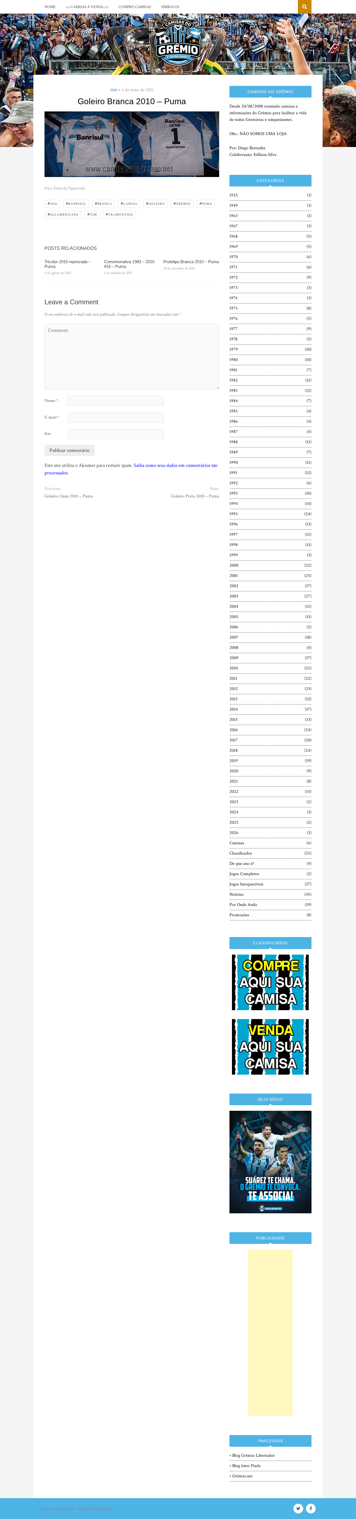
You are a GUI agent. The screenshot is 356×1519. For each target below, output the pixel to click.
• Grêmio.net (241, 1476)
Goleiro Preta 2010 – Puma (195, 496)
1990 (233, 462)
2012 (233, 689)
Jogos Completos (244, 874)
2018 (233, 750)
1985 (233, 411)
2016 (233, 730)
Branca (103, 203)
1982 (233, 380)
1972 (233, 277)
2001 (233, 576)
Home (50, 6)
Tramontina (119, 214)
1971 (233, 267)
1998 (233, 545)
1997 (233, 534)
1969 (233, 247)
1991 (233, 473)
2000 (233, 565)
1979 (233, 349)
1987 (233, 432)
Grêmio (182, 203)
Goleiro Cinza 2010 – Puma (68, 496)
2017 (233, 740)
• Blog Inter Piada (245, 1466)
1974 (233, 298)
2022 (233, 792)
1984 (233, 401)
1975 (233, 308)
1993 (233, 493)
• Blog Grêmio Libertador (252, 1455)
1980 (233, 360)
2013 (233, 699)
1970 (233, 257)
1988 (233, 442)
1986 (233, 421)
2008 (233, 648)
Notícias (236, 894)
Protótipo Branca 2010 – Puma (191, 261)
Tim (92, 214)
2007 (233, 637)
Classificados (240, 853)
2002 (233, 586)
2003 (233, 596)
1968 (233, 236)
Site (47, 433)
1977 (233, 329)
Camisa (129, 203)
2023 (233, 802)
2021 (233, 781)
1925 (233, 195)
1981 (233, 370)
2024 (233, 812)
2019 (233, 761)
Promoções (239, 915)
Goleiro (155, 203)
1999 (233, 555)
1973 (233, 288)
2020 (233, 771)
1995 (233, 514)
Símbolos (170, 6)
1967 (233, 226)
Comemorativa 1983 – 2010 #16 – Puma (129, 264)
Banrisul (76, 203)
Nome (51, 400)
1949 (233, 205)
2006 (233, 627)
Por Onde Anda (243, 905)
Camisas (236, 843)
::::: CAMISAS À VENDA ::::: (87, 6)
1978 (233, 339)
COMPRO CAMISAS (134, 6)
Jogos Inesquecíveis (246, 884)
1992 (233, 483)
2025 (233, 822)
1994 (233, 504)
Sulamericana (63, 214)
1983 (233, 391)
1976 (233, 319)
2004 (233, 606)
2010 (113, 90)
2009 (233, 658)
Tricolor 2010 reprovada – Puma (67, 264)
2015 (233, 720)
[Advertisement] (270, 1332)
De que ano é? (241, 863)
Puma (205, 203)
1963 (233, 216)
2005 (233, 617)
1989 (233, 452)
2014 (233, 709)
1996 (233, 524)
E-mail (51, 417)
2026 (233, 833)
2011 (233, 678)
